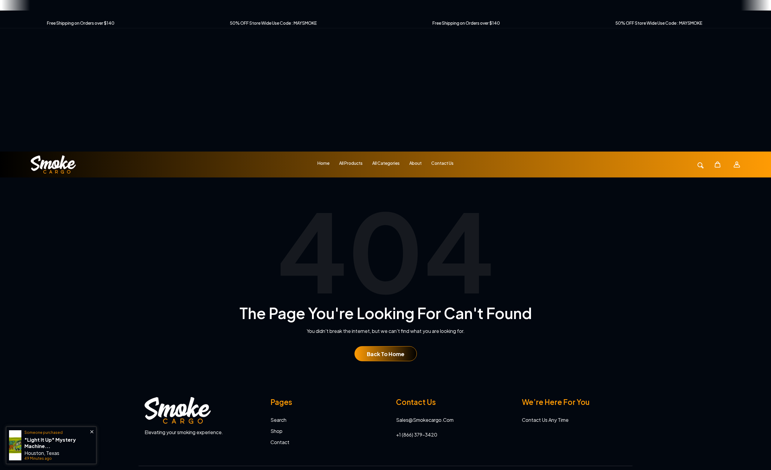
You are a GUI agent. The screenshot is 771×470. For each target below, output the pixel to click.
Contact (279, 442)
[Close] (91, 428)
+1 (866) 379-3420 (416, 434)
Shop (276, 431)
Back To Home (385, 353)
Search (278, 420)
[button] (717, 164)
